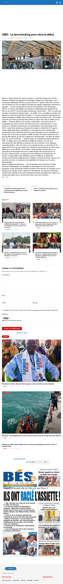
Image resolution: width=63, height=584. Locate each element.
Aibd (7, 177)
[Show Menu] (57, 2)
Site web (35, 303)
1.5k (18, 229)
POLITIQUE (23, 580)
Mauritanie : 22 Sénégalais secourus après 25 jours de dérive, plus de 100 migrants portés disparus (31, 436)
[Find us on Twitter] (45, 580)
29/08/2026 (13, 229)
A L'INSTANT (11, 38)
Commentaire (6, 275)
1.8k (18, 448)
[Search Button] (60, 2)
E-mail (4, 303)
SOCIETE (25, 38)
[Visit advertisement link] (31, 512)
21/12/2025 (10, 448)
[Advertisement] (31, 18)
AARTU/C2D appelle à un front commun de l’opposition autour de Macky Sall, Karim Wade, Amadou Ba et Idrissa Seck (46, 224)
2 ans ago (4, 38)
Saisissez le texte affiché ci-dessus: (12, 320)
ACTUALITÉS (18, 38)
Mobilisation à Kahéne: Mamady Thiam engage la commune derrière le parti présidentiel (28, 384)
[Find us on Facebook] (43, 580)
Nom (4, 295)
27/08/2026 (44, 259)
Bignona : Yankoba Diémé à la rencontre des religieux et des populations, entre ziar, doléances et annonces (16, 254)
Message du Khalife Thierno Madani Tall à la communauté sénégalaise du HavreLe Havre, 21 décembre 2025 (29, 445)
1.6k (18, 437)
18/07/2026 (10, 437)
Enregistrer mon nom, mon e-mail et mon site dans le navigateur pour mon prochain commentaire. (31, 310)
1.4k (18, 257)
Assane (7, 229)
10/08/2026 (10, 386)
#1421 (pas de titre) (6, 580)
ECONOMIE (30, 580)
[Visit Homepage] (6, 2)
